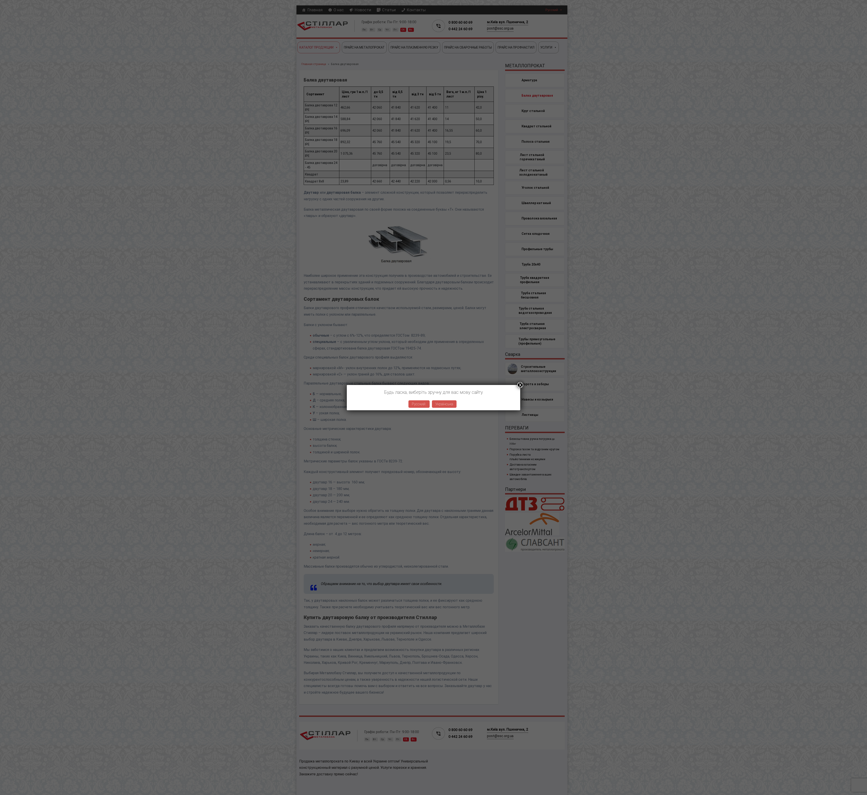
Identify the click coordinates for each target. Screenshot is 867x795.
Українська (444, 404)
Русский (419, 404)
